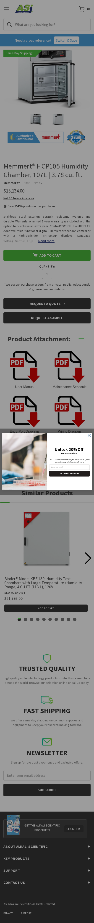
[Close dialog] (89, 435)
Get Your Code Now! (69, 473)
